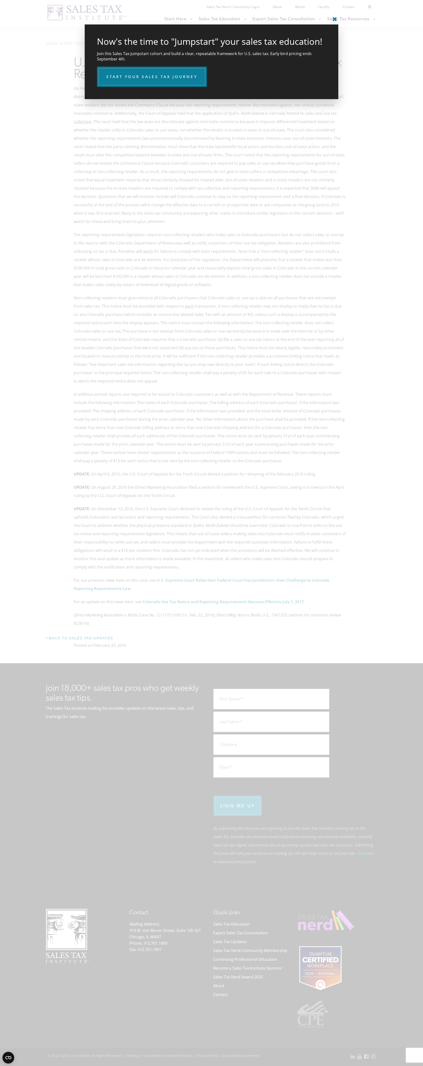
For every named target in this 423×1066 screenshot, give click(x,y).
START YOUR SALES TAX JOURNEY (152, 76)
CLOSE (333, 17)
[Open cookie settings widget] (8, 1058)
